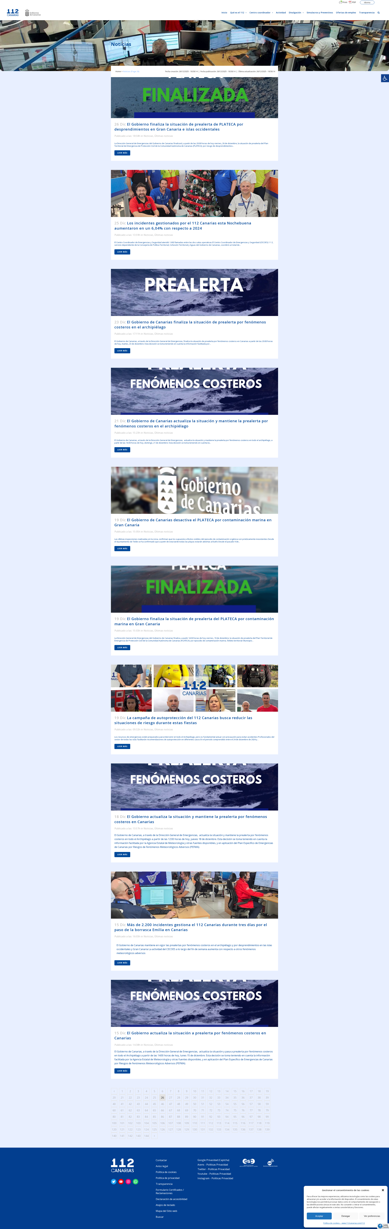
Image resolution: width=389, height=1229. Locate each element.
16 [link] (242, 1091)
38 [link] (259, 1097)
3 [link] (138, 1091)
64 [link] (146, 1110)
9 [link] (186, 1091)
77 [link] (251, 1110)
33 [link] (218, 1097)
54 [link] (226, 1104)
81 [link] (122, 1116)
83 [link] (138, 1116)
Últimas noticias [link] (163, 136)
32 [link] (210, 1097)
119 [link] (267, 1123)
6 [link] (162, 1091)
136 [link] (243, 1129)
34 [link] (226, 1097)
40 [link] (114, 1104)
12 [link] (210, 1091)
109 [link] (186, 1123)
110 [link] (194, 1123)
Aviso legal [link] (162, 1166)
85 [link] (154, 1116)
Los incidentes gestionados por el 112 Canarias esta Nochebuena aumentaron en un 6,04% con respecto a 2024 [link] (182, 225)
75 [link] (234, 1110)
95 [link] (234, 1116)
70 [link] (194, 1110)
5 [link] (154, 1091)
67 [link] (170, 1110)
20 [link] (114, 1097)
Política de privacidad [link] (167, 1178)
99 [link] (267, 1116)
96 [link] (242, 1116)
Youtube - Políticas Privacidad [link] (214, 1173)
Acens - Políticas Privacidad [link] (213, 1164)
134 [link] (227, 1129)
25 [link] (154, 1097)
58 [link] (259, 1104)
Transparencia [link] (164, 1184)
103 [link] (138, 1123)
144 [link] (146, 1136)
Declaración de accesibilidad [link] (171, 1199)
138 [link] (259, 1129)
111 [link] (202, 1123)
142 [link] (130, 1136)
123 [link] (138, 1129)
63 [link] (138, 1110)
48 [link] (178, 1104)
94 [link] (226, 1116)
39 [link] (267, 1097)
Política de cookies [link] (166, 1172)
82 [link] (130, 1116)
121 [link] (122, 1129)
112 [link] (210, 1123)
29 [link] (186, 1097)
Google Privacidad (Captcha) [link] (213, 1160)
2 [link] (130, 1091)
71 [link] (202, 1110)
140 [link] (114, 1136)
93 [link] (218, 1116)
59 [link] (267, 1104)
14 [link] (226, 1091)
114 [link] (227, 1123)
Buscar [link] (160, 1217)
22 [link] (130, 1097)
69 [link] (186, 1110)
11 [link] (202, 1091)
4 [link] (146, 1091)
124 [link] (146, 1129)
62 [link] (130, 1110)
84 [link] (146, 1116)
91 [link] (202, 1116)
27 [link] (170, 1097)
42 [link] (130, 1104)
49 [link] (186, 1104)
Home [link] (118, 71)
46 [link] (162, 1104)
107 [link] (170, 1123)
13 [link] (218, 1091)
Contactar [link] (161, 1160)
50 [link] (194, 1104)
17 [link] (251, 1091)
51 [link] (202, 1104)
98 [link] (259, 1116)
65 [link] (154, 1110)
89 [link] (186, 1116)
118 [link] (259, 1123)
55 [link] (234, 1104)
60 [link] (114, 1110)
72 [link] (210, 1110)
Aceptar (319, 1216)
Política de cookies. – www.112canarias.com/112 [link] (344, 1223)
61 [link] (122, 1110)
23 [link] (138, 1097)
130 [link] (194, 1129)
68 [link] (178, 1110)
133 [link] (219, 1129)
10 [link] (194, 1091)
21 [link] (122, 1097)
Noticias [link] (148, 136)
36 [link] (242, 1097)
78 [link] (259, 1110)
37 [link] (251, 1097)
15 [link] (234, 1091)
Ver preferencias (372, 1216)
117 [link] (251, 1123)
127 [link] (170, 1129)
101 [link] (122, 1123)
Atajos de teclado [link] (165, 1205)
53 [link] (218, 1104)
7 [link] (170, 1091)
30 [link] (194, 1097)
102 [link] (130, 1123)
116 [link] (243, 1123)
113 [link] (219, 1123)
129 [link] (186, 1129)
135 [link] (235, 1129)
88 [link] (178, 1116)
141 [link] (122, 1136)
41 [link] (122, 1104)
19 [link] (267, 1091)
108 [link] (178, 1123)
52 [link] (210, 1104)
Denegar (345, 1216)
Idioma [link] (367, 2)
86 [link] (162, 1116)
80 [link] (114, 1116)
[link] (385, 78)
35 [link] (234, 1097)
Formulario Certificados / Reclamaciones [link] (170, 1191)
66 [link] (162, 1110)
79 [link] (267, 1110)
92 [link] (210, 1116)
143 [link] (138, 1136)
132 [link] (210, 1129)
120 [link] (114, 1129)
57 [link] (251, 1104)
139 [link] (267, 1129)
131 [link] (202, 1129)
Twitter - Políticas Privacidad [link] (214, 1169)
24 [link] (146, 1097)
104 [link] (146, 1123)
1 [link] (122, 1091)
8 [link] (178, 1091)
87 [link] (170, 1116)
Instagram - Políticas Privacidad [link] (215, 1178)
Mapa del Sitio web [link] (166, 1211)
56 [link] (242, 1104)
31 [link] (202, 1097)
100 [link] (114, 1123)
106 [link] (162, 1123)
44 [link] (146, 1104)
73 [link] (218, 1110)
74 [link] (226, 1110)
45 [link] (154, 1104)
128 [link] (178, 1129)
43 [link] (138, 1104)
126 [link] (162, 1129)
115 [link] (235, 1123)
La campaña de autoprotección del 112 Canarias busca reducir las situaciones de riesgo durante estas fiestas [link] (183, 720)
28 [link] (178, 1097)
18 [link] (259, 1091)
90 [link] (194, 1116)
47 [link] (170, 1104)
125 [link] (154, 1129)
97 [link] (251, 1116)
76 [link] (242, 1110)
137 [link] (251, 1129)
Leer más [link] (122, 153)
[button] (382, 1190)
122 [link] (130, 1129)
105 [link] (154, 1123)
